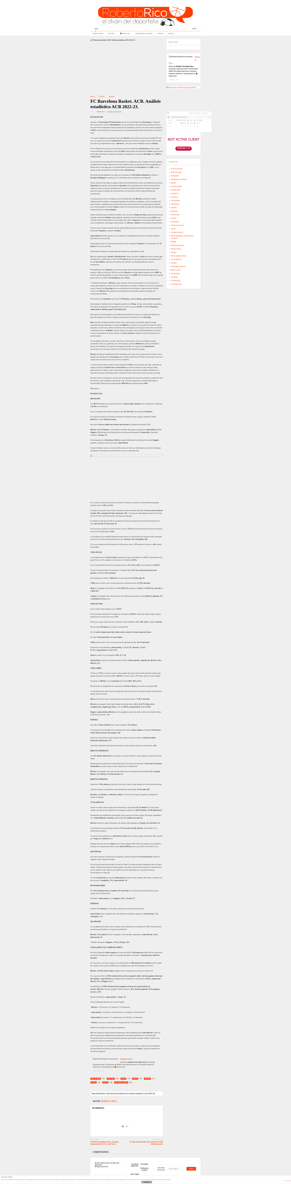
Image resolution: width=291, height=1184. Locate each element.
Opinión (173, 252)
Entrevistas (175, 222)
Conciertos (175, 193)
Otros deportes (176, 259)
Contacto (160, 33)
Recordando (175, 273)
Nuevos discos (176, 249)
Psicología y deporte (178, 266)
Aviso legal (134, 1174)
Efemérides (175, 215)
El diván (173, 218)
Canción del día (176, 186)
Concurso (174, 197)
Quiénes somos (98, 33)
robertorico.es (98, 1071)
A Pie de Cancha (177, 169)
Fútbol (173, 229)
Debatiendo (175, 204)
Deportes (174, 211)
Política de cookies (144, 1169)
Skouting (174, 277)
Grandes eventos (177, 232)
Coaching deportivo (134, 1165)
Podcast (171, 33)
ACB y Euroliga (176, 172)
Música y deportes (177, 245)
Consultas (144, 1164)
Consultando (175, 200)
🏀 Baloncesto (125, 33)
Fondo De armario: (177, 225)
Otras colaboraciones (178, 256)
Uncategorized (176, 284)
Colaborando (175, 190)
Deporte (174, 207)
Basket (173, 183)
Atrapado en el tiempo (179, 179)
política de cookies (138, 1179)
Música (173, 242)
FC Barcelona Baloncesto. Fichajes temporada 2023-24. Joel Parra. (104, 1143)
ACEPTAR (146, 1182)
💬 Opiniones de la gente (144, 33)
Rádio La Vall (175, 270)
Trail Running (175, 280)
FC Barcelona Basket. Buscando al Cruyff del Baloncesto (146, 1143)
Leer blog (111, 33)
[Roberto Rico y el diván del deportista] (145, 25)
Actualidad (175, 176)
